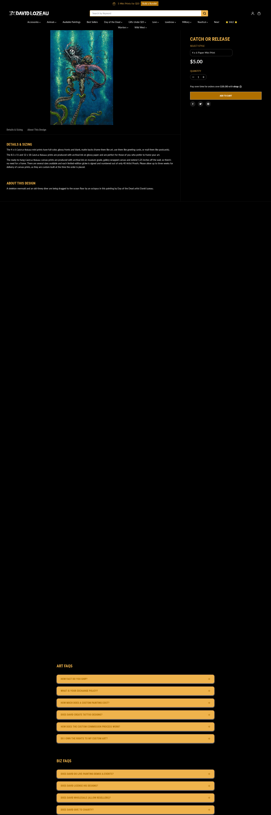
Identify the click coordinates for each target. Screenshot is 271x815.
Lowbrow (170, 22)
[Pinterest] (208, 104)
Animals (51, 22)
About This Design (36, 129)
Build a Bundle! (198, 3)
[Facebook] (192, 104)
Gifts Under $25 (137, 22)
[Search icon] (204, 13)
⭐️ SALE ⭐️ (231, 22)
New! (216, 22)
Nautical (202, 22)
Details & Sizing (15, 129)
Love (154, 22)
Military (186, 22)
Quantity (195, 71)
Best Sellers (92, 22)
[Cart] (259, 13)
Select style (197, 46)
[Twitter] (200, 104)
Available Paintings (71, 22)
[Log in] (253, 13)
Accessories (33, 22)
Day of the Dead (112, 22)
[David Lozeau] (29, 13)
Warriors (122, 27)
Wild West (140, 27)
